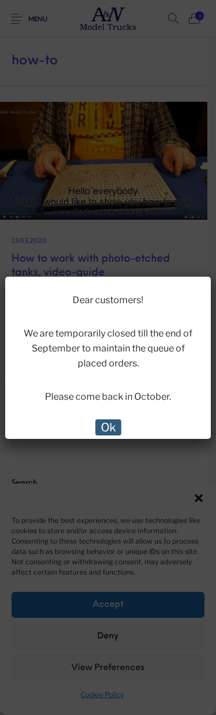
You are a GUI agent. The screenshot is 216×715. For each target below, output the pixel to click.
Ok (108, 427)
